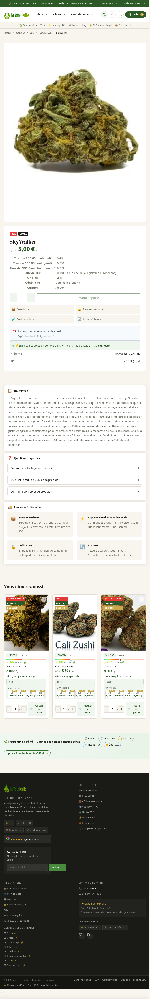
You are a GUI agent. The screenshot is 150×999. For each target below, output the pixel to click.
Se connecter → (104, 345)
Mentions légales (13, 915)
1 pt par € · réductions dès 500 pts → (27, 753)
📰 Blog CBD (10, 899)
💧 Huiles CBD (86, 812)
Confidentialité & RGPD (16, 921)
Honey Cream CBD (17, 666)
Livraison (125, 979)
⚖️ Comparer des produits (93, 828)
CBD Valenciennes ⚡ (15, 965)
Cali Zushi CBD (64, 666)
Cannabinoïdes (80, 14)
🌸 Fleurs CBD (86, 796)
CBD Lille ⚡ (10, 933)
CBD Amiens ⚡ (12, 951)
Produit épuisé (88, 298)
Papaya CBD (111, 666)
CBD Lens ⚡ (10, 960)
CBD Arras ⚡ (11, 937)
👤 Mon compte (12, 893)
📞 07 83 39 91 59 (108, 3)
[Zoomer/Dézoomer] (0, 992)
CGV (6, 910)
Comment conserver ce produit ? (75, 491)
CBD (32, 32)
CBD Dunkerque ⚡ (13, 942)
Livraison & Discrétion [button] (25, 507)
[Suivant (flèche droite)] (1, 997)
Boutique (20, 32)
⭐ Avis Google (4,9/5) (15, 904)
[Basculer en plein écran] (1, 992)
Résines (58, 14)
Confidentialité (109, 979)
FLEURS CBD (45, 32)
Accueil (7, 32)
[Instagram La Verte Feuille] (82, 936)
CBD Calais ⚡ (11, 947)
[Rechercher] (104, 14)
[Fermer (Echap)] (4, 992)
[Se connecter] (120, 14)
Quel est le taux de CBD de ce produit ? (75, 479)
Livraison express (131, 3)
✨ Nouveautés (87, 817)
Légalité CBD (139, 979)
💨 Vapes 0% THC (88, 806)
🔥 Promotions (87, 823)
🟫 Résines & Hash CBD (91, 801)
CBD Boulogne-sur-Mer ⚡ (17, 956)
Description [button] (18, 390)
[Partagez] (3, 992)
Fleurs (41, 14)
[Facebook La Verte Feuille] (90, 936)
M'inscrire (57, 867)
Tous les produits (88, 790)
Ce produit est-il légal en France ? (75, 468)
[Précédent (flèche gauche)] (0, 997)
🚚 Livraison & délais (15, 888)
